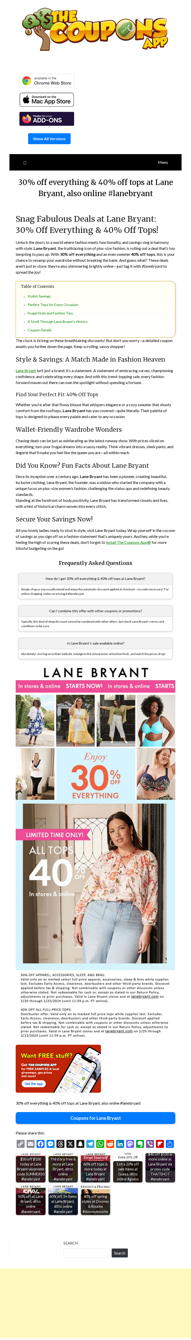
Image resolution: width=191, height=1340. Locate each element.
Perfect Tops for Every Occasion (53, 305)
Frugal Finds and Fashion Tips (50, 313)
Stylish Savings (39, 296)
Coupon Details (40, 330)
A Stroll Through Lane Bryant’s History (58, 321)
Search (70, 1243)
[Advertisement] (95, 1303)
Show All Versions (49, 138)
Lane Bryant (26, 370)
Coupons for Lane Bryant (95, 1118)
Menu (163, 162)
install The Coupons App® (128, 542)
